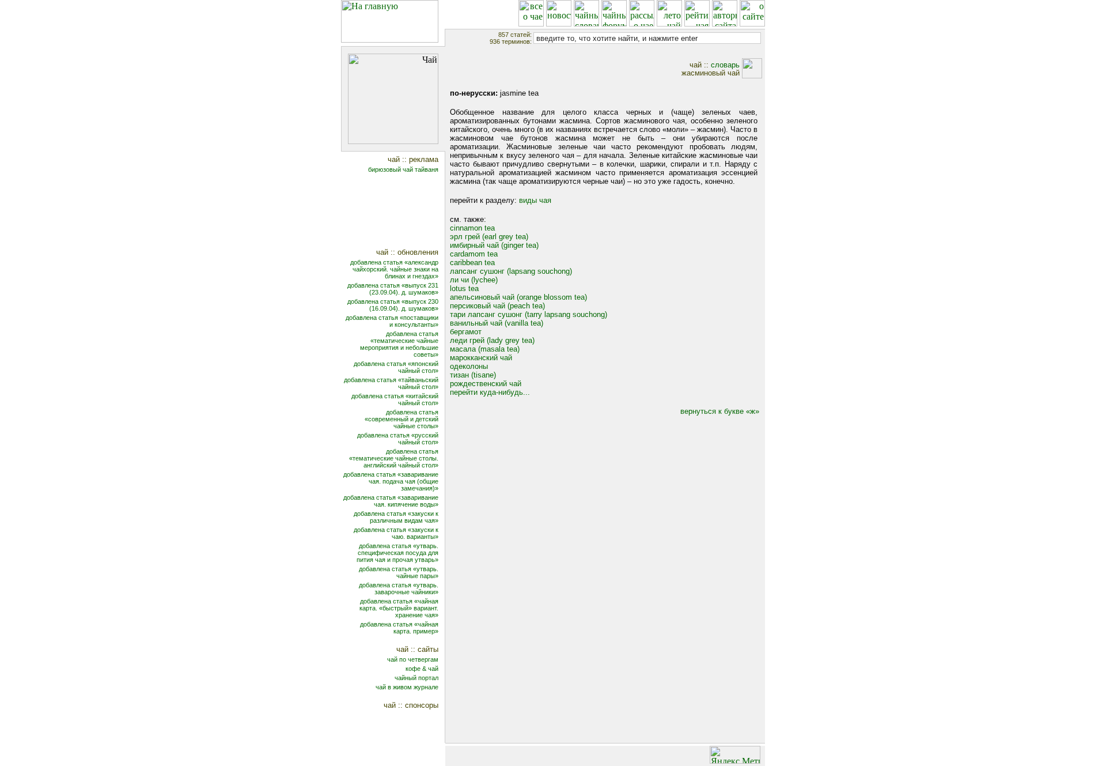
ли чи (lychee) (474, 280)
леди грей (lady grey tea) (492, 340)
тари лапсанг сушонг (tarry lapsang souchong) (528, 314)
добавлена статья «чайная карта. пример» (399, 628)
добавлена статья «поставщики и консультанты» (392, 321)
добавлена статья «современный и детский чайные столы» (401, 419)
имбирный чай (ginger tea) (494, 245)
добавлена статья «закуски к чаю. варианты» (396, 533)
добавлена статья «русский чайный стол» (397, 439)
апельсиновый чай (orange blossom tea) (518, 297)
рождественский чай (485, 383)
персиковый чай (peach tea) (497, 305)
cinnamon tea (472, 228)
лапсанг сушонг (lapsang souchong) (511, 271)
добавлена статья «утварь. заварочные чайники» (398, 588)
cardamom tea (474, 254)
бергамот (466, 331)
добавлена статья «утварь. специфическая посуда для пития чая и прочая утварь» (397, 552)
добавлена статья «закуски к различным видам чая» (396, 517)
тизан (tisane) (473, 375)
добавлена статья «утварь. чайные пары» (398, 572)
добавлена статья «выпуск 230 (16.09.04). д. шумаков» (392, 305)
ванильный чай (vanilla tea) (496, 323)
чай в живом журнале (407, 687)
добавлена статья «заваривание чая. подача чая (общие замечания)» (390, 481)
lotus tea (464, 288)
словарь (725, 65)
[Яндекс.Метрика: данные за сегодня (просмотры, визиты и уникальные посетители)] (735, 755)
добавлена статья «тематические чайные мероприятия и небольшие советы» (399, 344)
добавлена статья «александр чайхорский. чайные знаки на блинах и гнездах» (394, 269)
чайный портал (416, 677)
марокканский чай (481, 357)
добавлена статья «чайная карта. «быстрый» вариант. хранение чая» (398, 608)
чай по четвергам (412, 659)
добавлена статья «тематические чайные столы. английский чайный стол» (393, 458)
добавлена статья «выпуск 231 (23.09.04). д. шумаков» (392, 289)
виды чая (535, 200)
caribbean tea (472, 262)
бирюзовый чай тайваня (403, 169)
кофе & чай (422, 668)
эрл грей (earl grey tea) (489, 236)
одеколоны (469, 366)
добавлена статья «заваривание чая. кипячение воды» (390, 501)
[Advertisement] (401, 212)
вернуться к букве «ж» (719, 411)
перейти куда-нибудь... (490, 392)
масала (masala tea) (485, 349)
